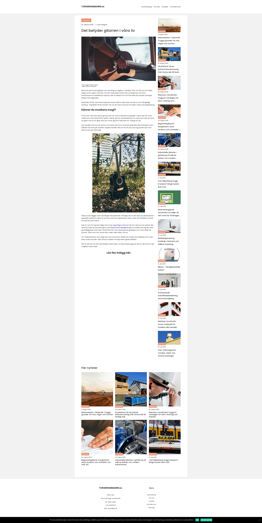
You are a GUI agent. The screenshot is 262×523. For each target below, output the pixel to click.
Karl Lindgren (102, 24)
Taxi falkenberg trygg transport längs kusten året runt (168, 184)
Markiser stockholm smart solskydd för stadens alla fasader (167, 324)
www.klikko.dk (112, 508)
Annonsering (146, 7)
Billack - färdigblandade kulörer (169, 268)
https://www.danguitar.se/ (120, 227)
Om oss (157, 7)
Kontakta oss (175, 7)
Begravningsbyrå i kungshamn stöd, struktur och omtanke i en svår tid (168, 126)
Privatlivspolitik (206, 520)
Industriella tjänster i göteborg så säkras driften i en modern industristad (167, 155)
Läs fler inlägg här (119, 253)
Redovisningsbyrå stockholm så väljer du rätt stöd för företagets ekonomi (169, 212)
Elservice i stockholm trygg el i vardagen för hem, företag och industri (168, 98)
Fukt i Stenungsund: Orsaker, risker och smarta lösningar (167, 353)
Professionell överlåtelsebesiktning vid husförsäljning (168, 295)
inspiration (86, 20)
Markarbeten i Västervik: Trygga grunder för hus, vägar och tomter (169, 40)
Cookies (165, 7)
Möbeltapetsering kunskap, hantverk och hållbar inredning (168, 241)
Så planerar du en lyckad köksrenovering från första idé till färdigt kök (169, 69)
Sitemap (152, 508)
